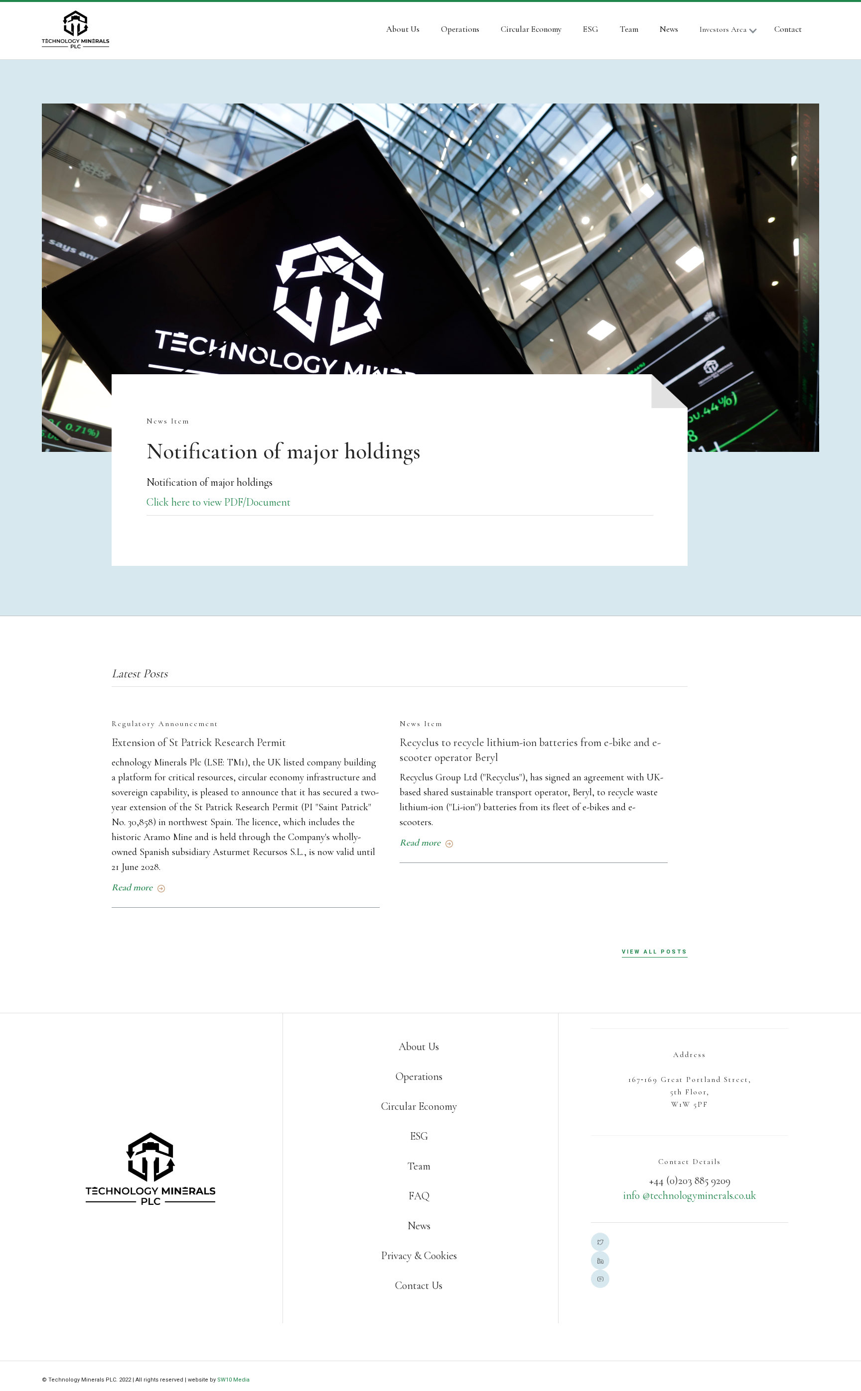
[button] (733, 31)
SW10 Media (233, 1380)
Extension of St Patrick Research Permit (199, 742)
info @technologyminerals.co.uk (689, 1195)
